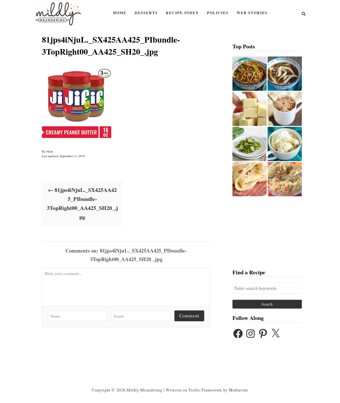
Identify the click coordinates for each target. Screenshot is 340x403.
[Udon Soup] (285, 73)
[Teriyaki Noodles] (249, 73)
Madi (49, 151)
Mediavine (238, 390)
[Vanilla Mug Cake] (285, 144)
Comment (189, 315)
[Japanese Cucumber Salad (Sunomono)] (249, 144)
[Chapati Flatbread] (249, 179)
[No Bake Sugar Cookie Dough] (285, 179)
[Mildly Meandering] (58, 13)
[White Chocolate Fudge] (249, 109)
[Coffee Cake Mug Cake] (285, 109)
